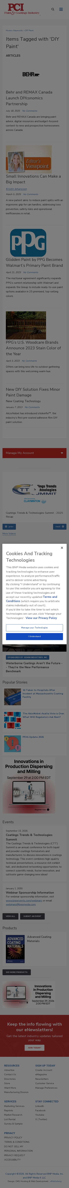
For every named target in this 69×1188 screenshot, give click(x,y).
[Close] (62, 547)
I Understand (34, 636)
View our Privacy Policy (41, 618)
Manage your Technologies (34, 627)
